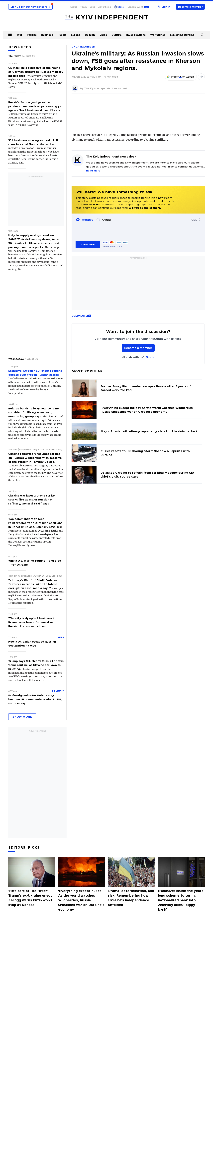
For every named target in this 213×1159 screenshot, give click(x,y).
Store (120, 7)
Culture (117, 34)
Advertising (104, 7)
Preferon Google (183, 76)
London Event (135, 7)
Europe (75, 34)
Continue (88, 244)
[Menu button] (10, 34)
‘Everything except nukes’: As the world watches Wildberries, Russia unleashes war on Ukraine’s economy (81, 900)
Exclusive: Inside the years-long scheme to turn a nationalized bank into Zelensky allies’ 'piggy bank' (181, 900)
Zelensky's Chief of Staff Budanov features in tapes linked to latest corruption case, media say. (33, 584)
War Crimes (157, 34)
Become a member (138, 347)
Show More (22, 716)
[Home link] (106, 17)
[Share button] (201, 76)
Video (103, 34)
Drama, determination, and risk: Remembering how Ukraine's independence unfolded (131, 898)
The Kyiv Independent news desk (106, 88)
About (73, 7)
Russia (62, 34)
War (19, 34)
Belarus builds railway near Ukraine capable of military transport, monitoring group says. (33, 412)
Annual (106, 219)
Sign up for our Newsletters (30, 6)
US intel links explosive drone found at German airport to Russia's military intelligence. (35, 71)
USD (194, 219)
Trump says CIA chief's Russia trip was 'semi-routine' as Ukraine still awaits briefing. (36, 665)
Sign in (149, 357)
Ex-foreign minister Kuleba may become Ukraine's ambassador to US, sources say (35, 699)
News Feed (19, 47)
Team (83, 7)
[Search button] (202, 34)
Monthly (87, 219)
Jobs (92, 7)
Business (47, 34)
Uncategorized (83, 46)
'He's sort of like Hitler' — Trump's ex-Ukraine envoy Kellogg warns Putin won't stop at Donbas (30, 898)
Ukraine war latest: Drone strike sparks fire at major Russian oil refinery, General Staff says (31, 499)
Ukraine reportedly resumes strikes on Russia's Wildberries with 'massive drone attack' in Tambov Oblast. (35, 457)
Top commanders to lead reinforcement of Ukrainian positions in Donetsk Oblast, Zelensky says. (35, 522)
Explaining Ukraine (182, 34)
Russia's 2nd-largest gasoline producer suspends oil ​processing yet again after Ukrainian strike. (35, 106)
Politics (32, 34)
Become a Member (190, 6)
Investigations (136, 34)
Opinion (90, 34)
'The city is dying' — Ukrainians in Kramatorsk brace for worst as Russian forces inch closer (31, 622)
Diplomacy (58, 691)
